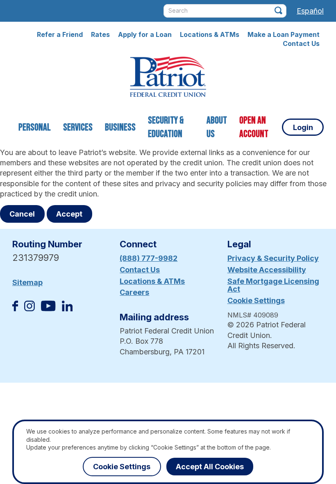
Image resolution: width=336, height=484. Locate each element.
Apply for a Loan (145, 34)
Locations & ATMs (209, 34)
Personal (34, 127)
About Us (217, 127)
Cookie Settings (256, 300)
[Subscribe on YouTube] (48, 308)
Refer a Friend (60, 34)
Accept (69, 214)
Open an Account (253, 127)
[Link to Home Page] (168, 78)
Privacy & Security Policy (273, 258)
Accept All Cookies (210, 466)
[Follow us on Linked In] (67, 308)
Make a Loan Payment (283, 34)
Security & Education (166, 127)
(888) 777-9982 (148, 258)
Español (310, 11)
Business (120, 127)
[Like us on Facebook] (15, 308)
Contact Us (301, 43)
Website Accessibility (266, 269)
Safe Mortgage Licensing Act (273, 285)
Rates (100, 34)
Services (78, 127)
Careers (134, 292)
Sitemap (27, 282)
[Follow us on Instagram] (29, 308)
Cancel (22, 214)
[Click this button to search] (278, 10)
